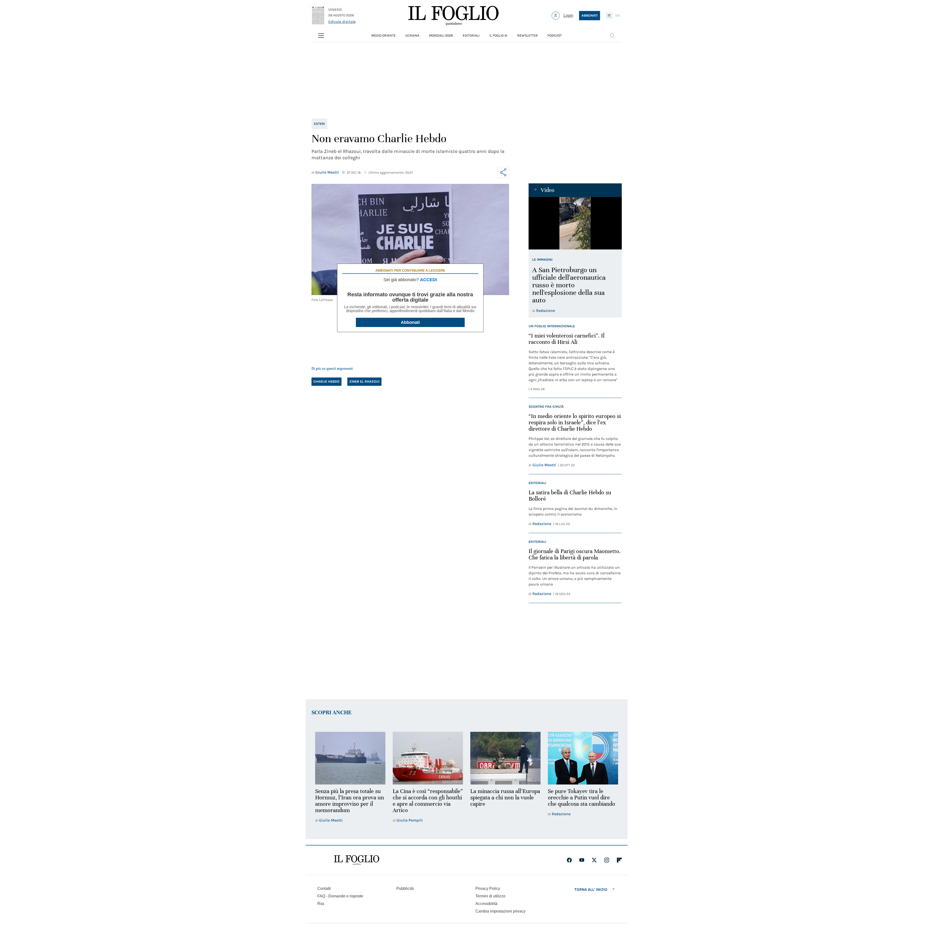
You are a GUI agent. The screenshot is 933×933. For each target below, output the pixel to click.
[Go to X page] (594, 860)
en (617, 15)
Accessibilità (486, 904)
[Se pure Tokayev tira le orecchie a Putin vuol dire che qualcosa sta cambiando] (583, 758)
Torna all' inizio (590, 889)
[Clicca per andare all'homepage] (356, 860)
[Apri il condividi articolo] (503, 172)
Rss (320, 904)
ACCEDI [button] (428, 279)
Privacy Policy (487, 888)
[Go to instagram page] (606, 860)
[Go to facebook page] (569, 860)
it (609, 15)
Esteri (319, 124)
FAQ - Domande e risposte (340, 896)
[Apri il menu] (321, 35)
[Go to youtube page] (581, 860)
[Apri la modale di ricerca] (612, 35)
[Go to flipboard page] (619, 860)
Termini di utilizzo (490, 896)
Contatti (324, 888)
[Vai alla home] (453, 15)
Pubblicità (405, 888)
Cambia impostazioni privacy (500, 911)
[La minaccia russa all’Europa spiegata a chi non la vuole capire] (505, 758)
